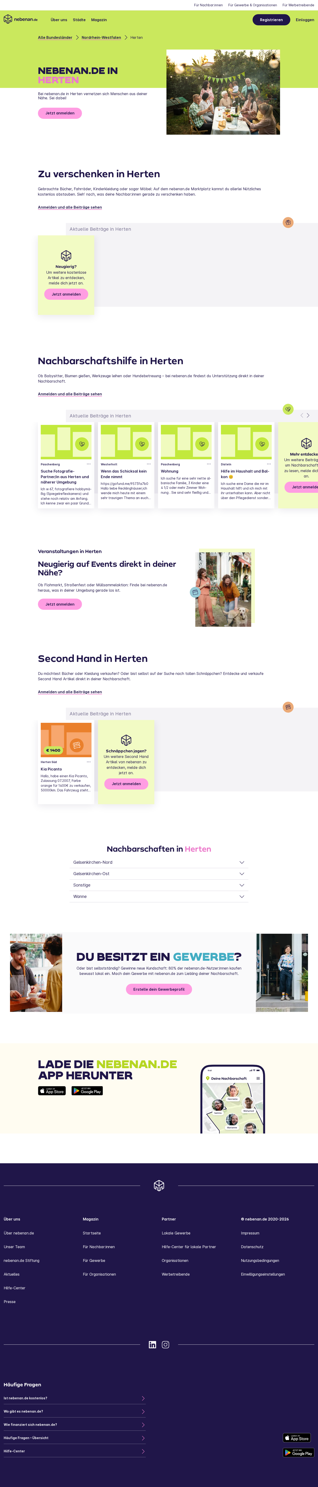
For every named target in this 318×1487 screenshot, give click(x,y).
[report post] (88, 464)
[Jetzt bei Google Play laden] (87, 1110)
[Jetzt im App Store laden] (52, 1110)
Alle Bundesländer (55, 37)
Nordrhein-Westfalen (101, 37)
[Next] (308, 415)
